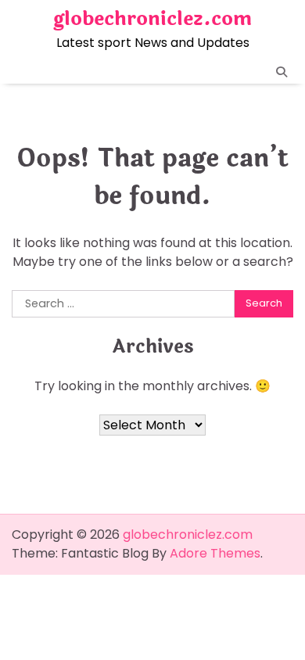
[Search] (281, 72)
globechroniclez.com (152, 19)
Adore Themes (215, 553)
